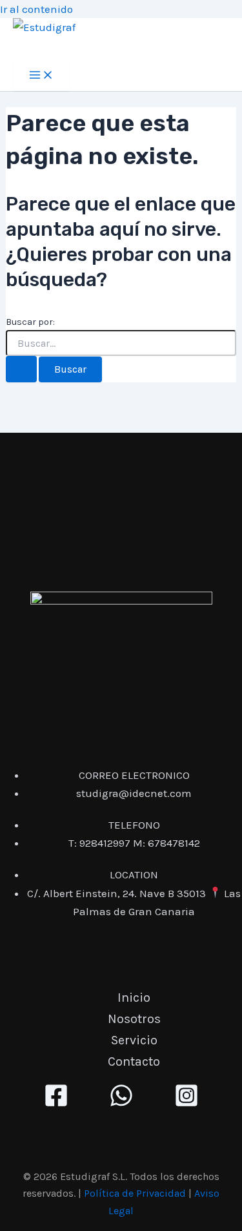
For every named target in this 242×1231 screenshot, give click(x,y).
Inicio (133, 997)
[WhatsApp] (121, 1104)
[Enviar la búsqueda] (21, 369)
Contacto (134, 1061)
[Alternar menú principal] (41, 76)
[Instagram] (186, 1104)
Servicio (134, 1040)
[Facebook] (56, 1104)
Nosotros (134, 1018)
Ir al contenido (36, 9)
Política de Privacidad (135, 1193)
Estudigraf (52, 48)
